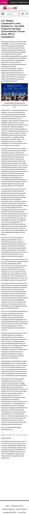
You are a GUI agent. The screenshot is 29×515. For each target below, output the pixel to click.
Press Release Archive (17, 506)
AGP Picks (4, 2)
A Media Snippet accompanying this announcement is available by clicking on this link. (14, 105)
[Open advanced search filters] (22, 13)
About (7, 506)
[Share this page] (27, 13)
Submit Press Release (8, 509)
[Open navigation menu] (2, 13)
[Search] (19, 13)
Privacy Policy (22, 512)
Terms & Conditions (21, 509)
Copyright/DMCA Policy (10, 512)
